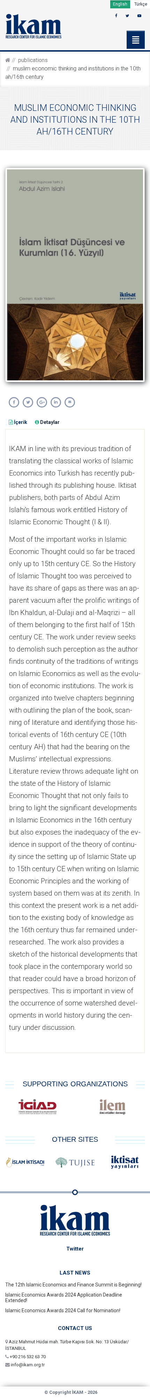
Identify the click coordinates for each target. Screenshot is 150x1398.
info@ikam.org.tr (27, 1364)
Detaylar (49, 422)
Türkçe (140, 4)
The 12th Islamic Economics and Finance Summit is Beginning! (73, 1284)
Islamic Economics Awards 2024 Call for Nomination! (62, 1310)
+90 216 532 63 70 (27, 1356)
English (120, 4)
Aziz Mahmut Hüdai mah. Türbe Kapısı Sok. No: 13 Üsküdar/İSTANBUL (67, 1345)
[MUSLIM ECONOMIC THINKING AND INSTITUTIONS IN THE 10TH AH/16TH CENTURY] (14, 402)
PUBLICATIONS (33, 60)
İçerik (20, 422)
